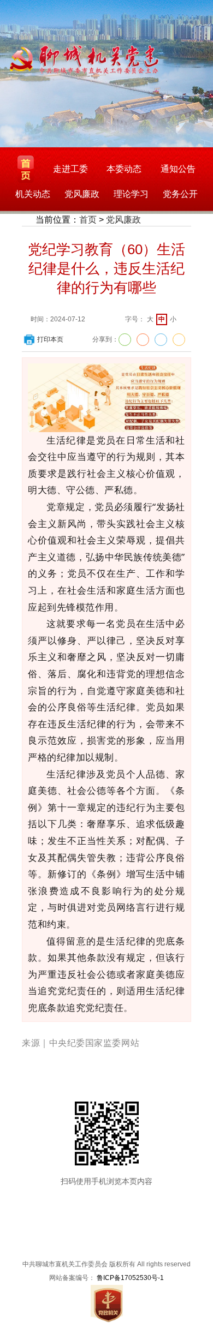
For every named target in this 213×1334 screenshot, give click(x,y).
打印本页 (50, 339)
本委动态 (123, 169)
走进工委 (70, 169)
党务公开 (180, 194)
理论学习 (131, 194)
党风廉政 (81, 194)
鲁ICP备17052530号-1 (130, 1278)
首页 (88, 219)
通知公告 (178, 169)
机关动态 (32, 194)
